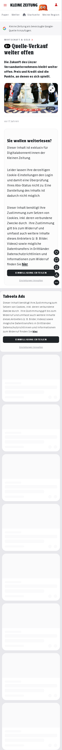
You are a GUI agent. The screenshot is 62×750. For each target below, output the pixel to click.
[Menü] (5, 5)
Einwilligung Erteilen (31, 273)
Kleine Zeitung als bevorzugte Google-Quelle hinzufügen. (31, 28)
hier (25, 264)
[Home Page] (24, 5)
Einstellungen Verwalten (31, 280)
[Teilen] (56, 275)
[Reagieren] (56, 252)
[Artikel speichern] (56, 267)
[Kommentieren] (56, 260)
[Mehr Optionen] (56, 282)
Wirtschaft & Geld (17, 40)
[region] (31, 14)
